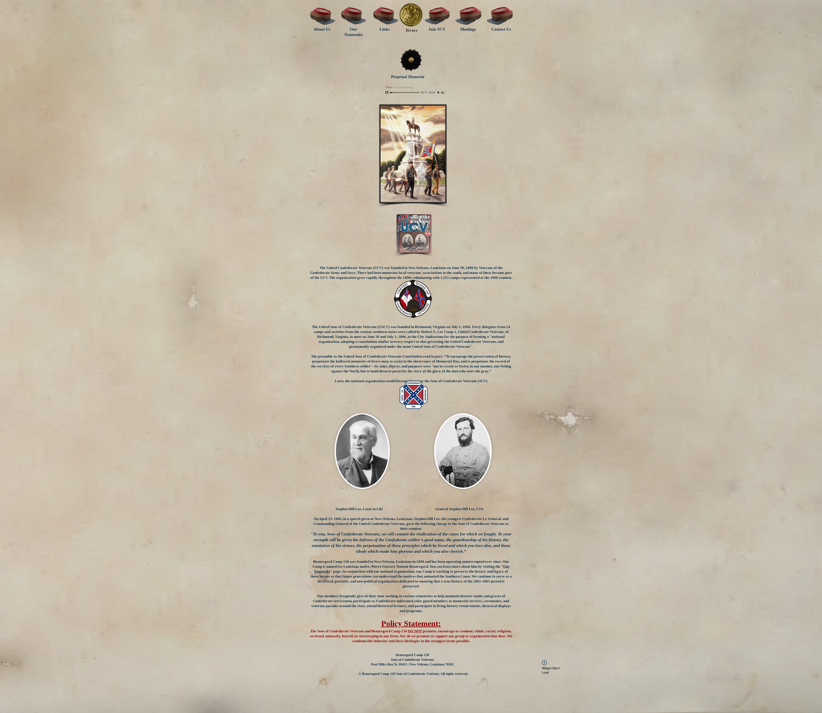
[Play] (387, 92)
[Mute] (438, 92)
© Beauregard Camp (374, 674)
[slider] (443, 93)
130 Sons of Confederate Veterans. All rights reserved (428, 674)
